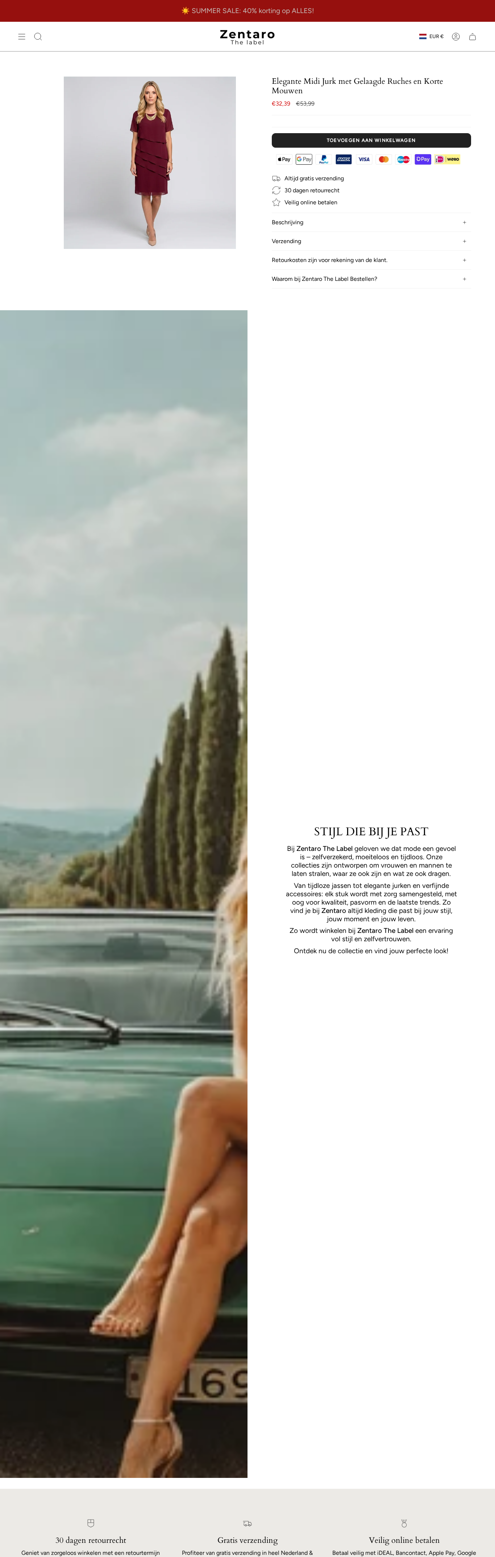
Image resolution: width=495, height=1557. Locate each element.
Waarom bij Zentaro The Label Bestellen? (324, 278)
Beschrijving (287, 222)
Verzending (286, 241)
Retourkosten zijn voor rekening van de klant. (329, 260)
